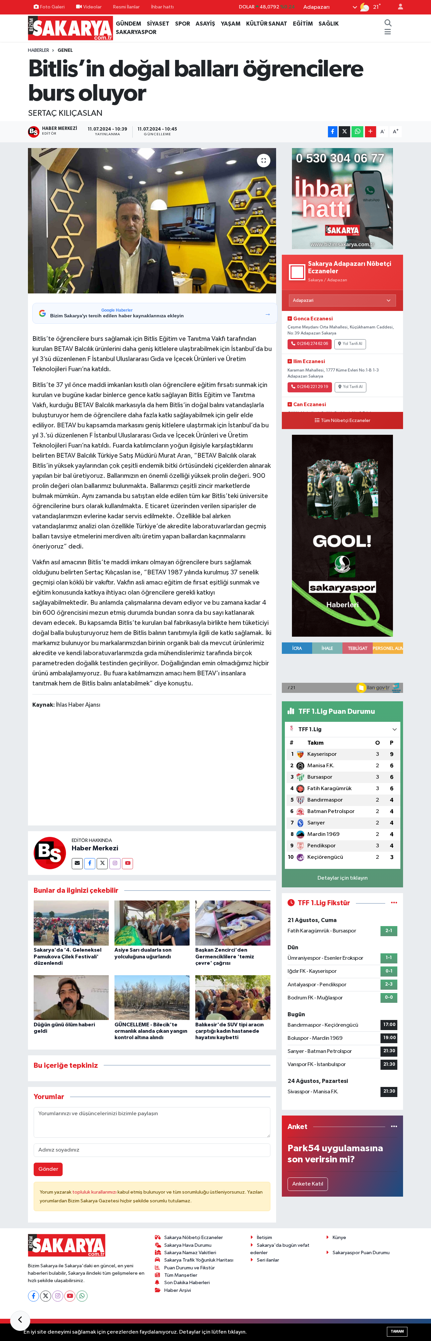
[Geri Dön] (20, 1321)
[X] (45, 1296)
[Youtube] (127, 863)
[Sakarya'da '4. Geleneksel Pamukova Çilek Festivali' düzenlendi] (71, 923)
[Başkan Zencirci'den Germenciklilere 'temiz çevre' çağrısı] (232, 923)
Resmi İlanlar (126, 6)
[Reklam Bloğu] (342, 198)
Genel (65, 50)
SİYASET (158, 24)
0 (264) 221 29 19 (312, 387)
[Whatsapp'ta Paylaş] (357, 131)
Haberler (38, 50)
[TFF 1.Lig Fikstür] (394, 903)
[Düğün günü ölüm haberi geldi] (71, 997)
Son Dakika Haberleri (187, 1282)
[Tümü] (394, 1127)
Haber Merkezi (95, 848)
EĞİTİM (303, 24)
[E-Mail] (77, 863)
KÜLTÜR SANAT (266, 24)
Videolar (92, 6)
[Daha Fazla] (370, 131)
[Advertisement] (154, 768)
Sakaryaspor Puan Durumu (361, 1252)
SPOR (182, 24)
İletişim (264, 1237)
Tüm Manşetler (180, 1275)
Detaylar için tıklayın (343, 878)
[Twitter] (102, 863)
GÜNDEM (128, 24)
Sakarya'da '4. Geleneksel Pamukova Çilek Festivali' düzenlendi (67, 956)
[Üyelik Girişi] (397, 7)
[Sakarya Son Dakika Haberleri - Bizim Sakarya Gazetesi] (70, 27)
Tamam (397, 1331)
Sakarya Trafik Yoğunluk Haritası (198, 1260)
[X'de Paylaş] (344, 131)
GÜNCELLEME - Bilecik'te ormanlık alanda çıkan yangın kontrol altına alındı (150, 1031)
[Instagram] (115, 863)
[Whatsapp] (82, 1296)
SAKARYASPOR (136, 32)
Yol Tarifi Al (352, 344)
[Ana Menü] (388, 32)
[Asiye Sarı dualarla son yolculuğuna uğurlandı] (152, 923)
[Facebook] (89, 863)
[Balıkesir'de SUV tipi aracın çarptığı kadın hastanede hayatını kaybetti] (232, 997)
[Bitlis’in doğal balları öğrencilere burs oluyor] (152, 220)
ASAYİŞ (205, 24)
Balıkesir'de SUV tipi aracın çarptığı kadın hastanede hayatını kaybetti (229, 1031)
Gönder (48, 1169)
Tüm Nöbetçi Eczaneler (345, 420)
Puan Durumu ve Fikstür (189, 1267)
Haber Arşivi (177, 1290)
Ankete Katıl (307, 1184)
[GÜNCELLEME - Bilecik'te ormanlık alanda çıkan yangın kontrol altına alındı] (152, 997)
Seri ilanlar (268, 1260)
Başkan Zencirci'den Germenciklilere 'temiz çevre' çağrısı (224, 956)
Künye (339, 1237)
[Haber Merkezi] (50, 853)
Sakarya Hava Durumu (187, 1245)
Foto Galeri (52, 6)
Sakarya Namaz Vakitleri (190, 1252)
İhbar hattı (162, 6)
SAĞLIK (329, 24)
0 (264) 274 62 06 (312, 344)
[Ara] (388, 24)
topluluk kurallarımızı (95, 1192)
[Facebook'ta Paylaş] (332, 131)
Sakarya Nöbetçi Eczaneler (193, 1237)
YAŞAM (230, 24)
